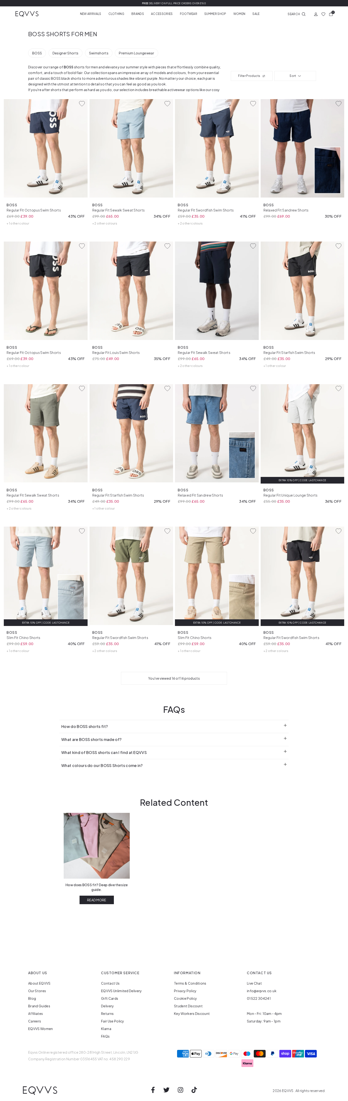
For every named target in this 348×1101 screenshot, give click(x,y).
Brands (137, 14)
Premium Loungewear (136, 53)
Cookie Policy (185, 998)
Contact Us (110, 983)
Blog (32, 998)
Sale (255, 14)
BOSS (37, 53)
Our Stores (37, 991)
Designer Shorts (66, 53)
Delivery (107, 1006)
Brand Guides (39, 1006)
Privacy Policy (185, 991)
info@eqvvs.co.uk (262, 991)
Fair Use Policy (112, 1021)
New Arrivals (90, 14)
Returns (107, 1013)
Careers (34, 1021)
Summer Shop (215, 14)
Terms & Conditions (190, 983)
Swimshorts (98, 53)
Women (239, 14)
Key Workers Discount (192, 1013)
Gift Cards (109, 998)
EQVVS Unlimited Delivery (121, 991)
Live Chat (254, 983)
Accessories (162, 14)
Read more (96, 900)
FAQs (105, 1036)
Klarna (106, 1028)
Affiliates (35, 1013)
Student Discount (188, 1006)
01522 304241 (259, 998)
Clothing (116, 14)
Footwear (188, 14)
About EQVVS (39, 983)
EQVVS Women (40, 1028)
